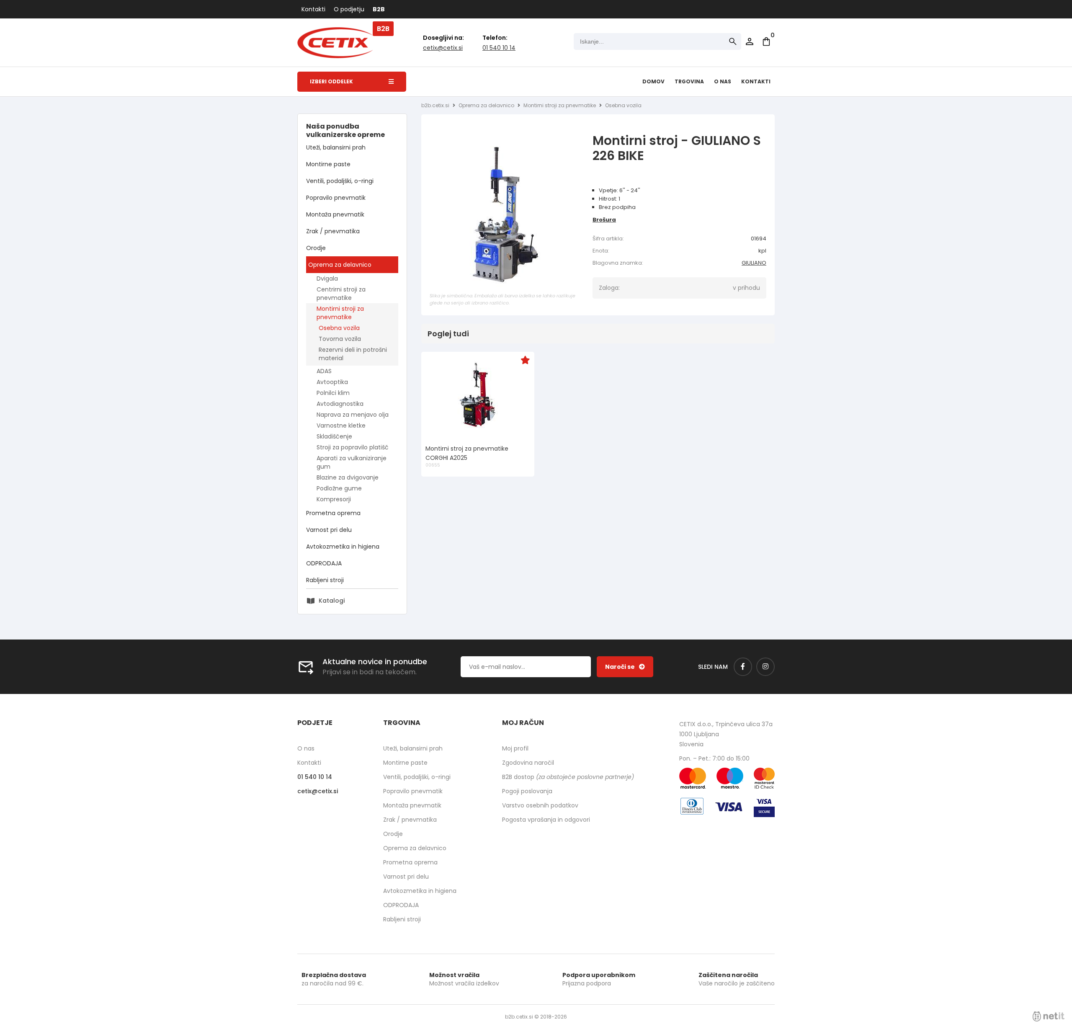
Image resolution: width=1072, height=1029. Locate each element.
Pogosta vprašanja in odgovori (546, 819)
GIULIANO (754, 263)
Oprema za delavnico (339, 264)
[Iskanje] (732, 41)
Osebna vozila (339, 328)
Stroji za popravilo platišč (353, 447)
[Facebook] (743, 667)
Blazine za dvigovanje (348, 477)
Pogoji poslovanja (527, 791)
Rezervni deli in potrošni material (353, 354)
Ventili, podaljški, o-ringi (340, 181)
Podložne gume (339, 488)
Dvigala (327, 278)
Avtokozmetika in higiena (342, 546)
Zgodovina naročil (528, 762)
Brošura (604, 220)
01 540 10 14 (498, 48)
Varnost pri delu (329, 530)
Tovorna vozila (340, 339)
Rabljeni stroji (325, 580)
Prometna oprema (333, 513)
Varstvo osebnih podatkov (540, 805)
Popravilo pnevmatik (336, 197)
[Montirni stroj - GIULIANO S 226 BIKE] (505, 214)
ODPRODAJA (324, 563)
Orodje (316, 248)
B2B (379, 9)
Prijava (749, 41)
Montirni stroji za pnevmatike (340, 312)
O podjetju (349, 9)
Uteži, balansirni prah (336, 147)
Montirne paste (328, 164)
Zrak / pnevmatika (333, 231)
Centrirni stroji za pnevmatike (341, 293)
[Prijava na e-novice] (625, 666)
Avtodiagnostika (340, 404)
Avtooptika (332, 382)
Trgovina (689, 81)
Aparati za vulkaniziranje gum (352, 462)
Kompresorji (334, 499)
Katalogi (332, 600)
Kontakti (313, 9)
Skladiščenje (334, 436)
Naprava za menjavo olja (353, 414)
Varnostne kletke (341, 425)
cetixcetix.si (443, 48)
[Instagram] (765, 667)
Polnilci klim (333, 393)
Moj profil (515, 748)
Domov (653, 81)
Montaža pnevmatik (335, 214)
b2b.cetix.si (435, 105)
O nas (722, 81)
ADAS (324, 371)
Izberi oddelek (331, 81)
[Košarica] (766, 41)
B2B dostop (568, 777)
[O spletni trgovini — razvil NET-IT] (1048, 1016)
